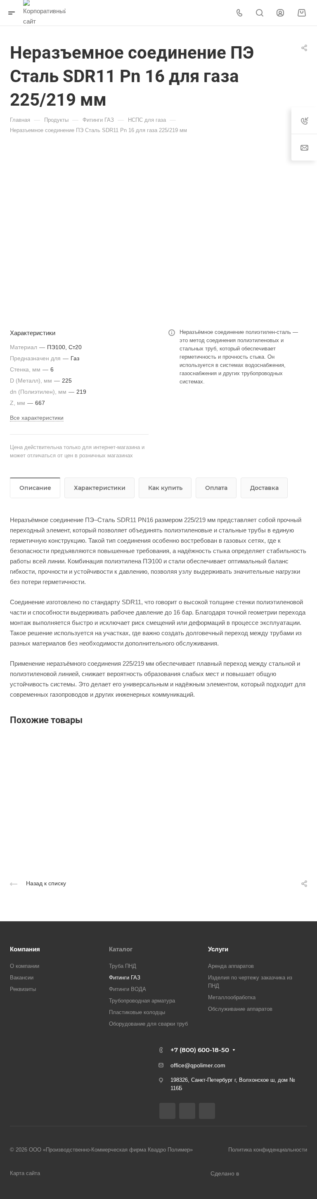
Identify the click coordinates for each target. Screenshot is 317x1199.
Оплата (216, 488)
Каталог (120, 949)
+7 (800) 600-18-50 (199, 1050)
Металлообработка (231, 997)
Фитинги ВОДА (127, 989)
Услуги (218, 949)
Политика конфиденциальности (267, 1150)
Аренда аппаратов (231, 966)
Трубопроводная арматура (142, 1001)
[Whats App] (207, 1111)
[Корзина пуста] (301, 13)
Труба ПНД (122, 966)
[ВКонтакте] (167, 1111)
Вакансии (21, 977)
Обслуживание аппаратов (240, 1009)
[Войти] (280, 13)
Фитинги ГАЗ (124, 977)
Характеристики (99, 488)
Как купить (165, 488)
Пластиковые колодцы (137, 1012)
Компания (25, 949)
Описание (35, 488)
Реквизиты (23, 989)
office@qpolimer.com (197, 1065)
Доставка (264, 488)
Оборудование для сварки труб (148, 1024)
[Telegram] (187, 1111)
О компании (24, 966)
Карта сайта (25, 1173)
